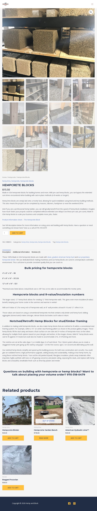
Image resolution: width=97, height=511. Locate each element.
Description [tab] (6, 252)
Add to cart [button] (13, 438)
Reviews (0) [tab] (36, 252)
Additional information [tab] (21, 252)
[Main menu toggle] (92, 4)
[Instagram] (74, 503)
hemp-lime (6, 181)
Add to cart (17, 233)
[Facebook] (69, 503)
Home (4, 177)
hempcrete (12, 177)
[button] (91, 12)
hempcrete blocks (27, 181)
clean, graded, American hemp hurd (60, 257)
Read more (43, 438)
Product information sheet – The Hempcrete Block (21, 220)
